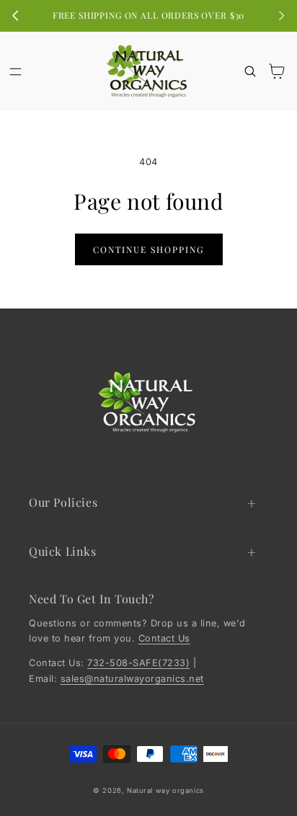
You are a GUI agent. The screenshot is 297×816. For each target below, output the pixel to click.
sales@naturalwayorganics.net (132, 678)
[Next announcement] (281, 16)
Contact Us (164, 638)
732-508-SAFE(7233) (138, 662)
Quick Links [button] (63, 551)
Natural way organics (165, 790)
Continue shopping (148, 249)
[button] (15, 71)
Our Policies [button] (63, 502)
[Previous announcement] (16, 16)
